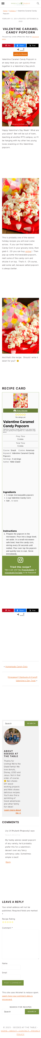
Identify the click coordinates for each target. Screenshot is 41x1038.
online (28, 251)
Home (5, 11)
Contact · (25, 1031)
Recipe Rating (8, 919)
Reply (8, 862)
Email (4, 972)
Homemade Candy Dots (16, 666)
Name (5, 963)
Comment (7, 928)
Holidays (12, 11)
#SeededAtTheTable (14, 573)
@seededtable (27, 570)
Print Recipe (21, 411)
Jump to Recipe (20, 54)
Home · (5, 1031)
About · (14, 1031)
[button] (16, 414)
